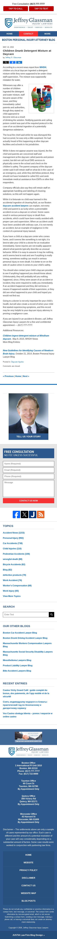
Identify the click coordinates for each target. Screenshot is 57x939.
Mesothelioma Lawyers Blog (17, 660)
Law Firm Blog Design (27, 935)
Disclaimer (28, 878)
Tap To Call (16, 9)
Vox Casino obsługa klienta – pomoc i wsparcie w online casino (27, 715)
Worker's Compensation (17, 585)
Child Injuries (12, 548)
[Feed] (40, 514)
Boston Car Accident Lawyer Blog (20, 633)
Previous (8, 376)
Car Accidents (13, 543)
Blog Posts (29, 901)
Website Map (28, 893)
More (47, 34)
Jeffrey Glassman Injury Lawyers (35, 928)
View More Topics (12, 596)
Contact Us (28, 885)
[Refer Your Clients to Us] (28, 737)
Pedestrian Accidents (16, 554)
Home (9, 34)
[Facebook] (16, 514)
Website (28, 862)
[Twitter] (24, 514)
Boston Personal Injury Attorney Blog (28, 23)
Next (26, 376)
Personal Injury (13, 538)
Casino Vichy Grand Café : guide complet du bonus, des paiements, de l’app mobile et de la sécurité (26, 693)
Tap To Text (41, 9)
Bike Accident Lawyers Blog (17, 671)
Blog (7, 570)
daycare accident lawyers (15, 206)
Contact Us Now (28, 501)
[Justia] (32, 514)
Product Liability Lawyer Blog (17, 665)
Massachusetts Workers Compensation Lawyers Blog (27, 645)
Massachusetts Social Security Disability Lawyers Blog (28, 653)
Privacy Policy (28, 870)
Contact (28, 34)
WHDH (43, 67)
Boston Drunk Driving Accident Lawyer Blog (25, 638)
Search (51, 614)
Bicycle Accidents (14, 564)
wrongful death (12, 559)
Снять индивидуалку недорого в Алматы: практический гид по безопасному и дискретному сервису (25, 705)
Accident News (14, 533)
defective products (14, 575)
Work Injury (11, 591)
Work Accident (12, 580)
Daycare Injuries (17, 362)
